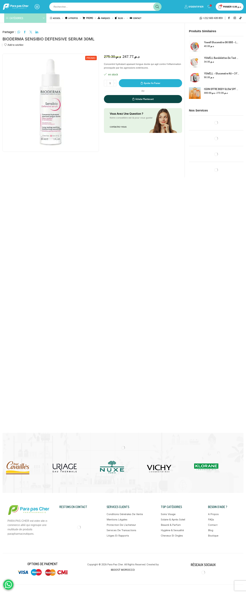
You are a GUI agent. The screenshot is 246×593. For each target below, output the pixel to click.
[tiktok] (240, 18)
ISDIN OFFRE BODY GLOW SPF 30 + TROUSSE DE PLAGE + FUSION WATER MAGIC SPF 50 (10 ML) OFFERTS (221, 89)
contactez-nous (118, 126)
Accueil (56, 18)
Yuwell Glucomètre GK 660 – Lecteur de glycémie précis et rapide (221, 42)
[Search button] (157, 7)
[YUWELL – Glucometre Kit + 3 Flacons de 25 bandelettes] (195, 77)
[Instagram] (235, 18)
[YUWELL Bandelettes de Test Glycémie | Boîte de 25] (195, 62)
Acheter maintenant (144, 99)
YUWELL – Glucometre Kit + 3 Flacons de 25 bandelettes (221, 73)
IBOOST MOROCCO (123, 569)
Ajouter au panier (152, 83)
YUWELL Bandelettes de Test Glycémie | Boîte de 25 (221, 58)
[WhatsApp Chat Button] (8, 585)
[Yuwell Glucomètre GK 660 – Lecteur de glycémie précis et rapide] (195, 46)
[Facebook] (229, 18)
